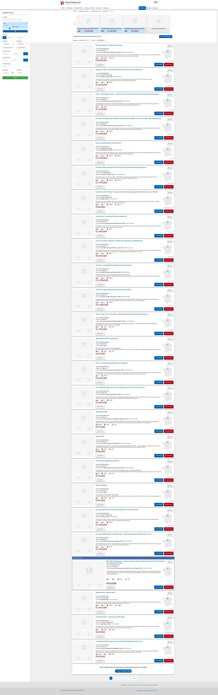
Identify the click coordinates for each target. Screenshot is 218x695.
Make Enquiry (168, 64)
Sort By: (94, 40)
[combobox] (15, 19)
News (139, 685)
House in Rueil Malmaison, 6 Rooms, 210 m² (108, 143)
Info (136, 685)
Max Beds (19, 41)
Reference (19, 70)
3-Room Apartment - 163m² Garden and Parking (110, 617)
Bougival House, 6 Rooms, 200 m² (105, 592)
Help (133, 685)
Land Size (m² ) (6, 51)
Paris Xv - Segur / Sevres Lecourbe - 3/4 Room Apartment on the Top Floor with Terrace (122, 314)
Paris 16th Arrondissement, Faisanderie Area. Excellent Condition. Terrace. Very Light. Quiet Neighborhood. (128, 118)
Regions (155, 685)
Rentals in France (152, 690)
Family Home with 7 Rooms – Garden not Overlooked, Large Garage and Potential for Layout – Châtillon (127, 192)
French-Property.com (73, 690)
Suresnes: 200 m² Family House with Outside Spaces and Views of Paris (117, 509)
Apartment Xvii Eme (102, 412)
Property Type (6, 63)
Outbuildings (21, 47)
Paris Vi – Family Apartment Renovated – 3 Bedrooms (112, 363)
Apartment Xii (100, 436)
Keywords (5, 70)
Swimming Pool (8, 47)
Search (15, 77)
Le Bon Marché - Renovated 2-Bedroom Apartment (111, 216)
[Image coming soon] (78, 62)
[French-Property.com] (70, 3)
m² (25, 53)
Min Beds (5, 41)
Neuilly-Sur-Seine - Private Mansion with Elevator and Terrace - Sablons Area (119, 69)
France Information (147, 685)
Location (5, 17)
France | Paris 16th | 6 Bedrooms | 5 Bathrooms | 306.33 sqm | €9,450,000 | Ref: (119, 241)
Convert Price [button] (100, 64)
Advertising (124, 685)
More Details (159, 64)
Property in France (142, 690)
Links (129, 685)
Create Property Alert (165, 36)
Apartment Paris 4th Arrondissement (107, 338)
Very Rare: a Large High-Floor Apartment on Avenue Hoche (113, 265)
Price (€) (5, 35)
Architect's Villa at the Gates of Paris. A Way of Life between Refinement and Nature (121, 167)
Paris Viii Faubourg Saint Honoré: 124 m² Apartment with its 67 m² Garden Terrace (120, 387)
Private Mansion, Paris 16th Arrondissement (109, 45)
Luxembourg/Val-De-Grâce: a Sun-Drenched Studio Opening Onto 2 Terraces (119, 641)
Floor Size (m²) (6, 57)
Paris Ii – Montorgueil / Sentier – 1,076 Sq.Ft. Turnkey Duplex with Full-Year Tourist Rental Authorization (127, 94)
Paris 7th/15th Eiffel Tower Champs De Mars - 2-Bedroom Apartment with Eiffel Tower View (123, 534)
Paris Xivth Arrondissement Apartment (107, 460)
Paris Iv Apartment (101, 485)
